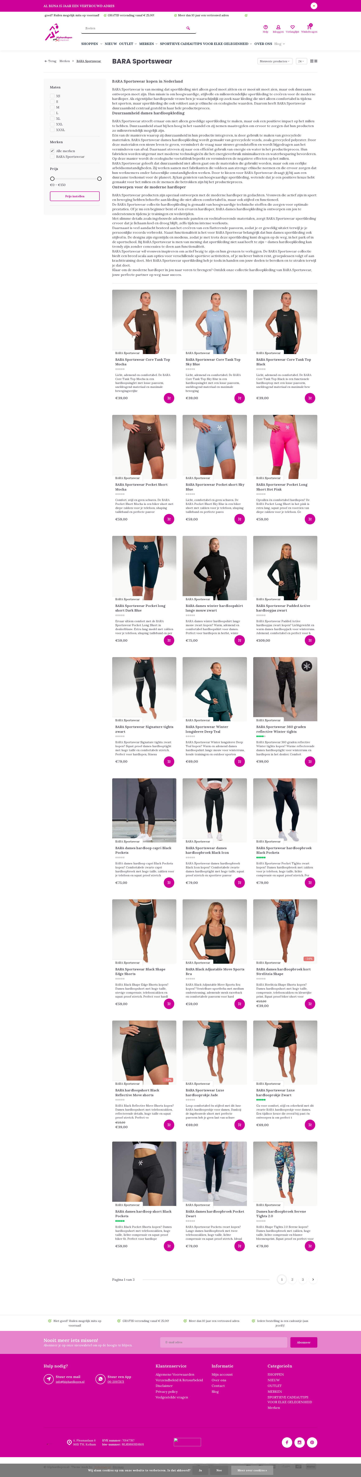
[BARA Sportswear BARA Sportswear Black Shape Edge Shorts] (144, 931)
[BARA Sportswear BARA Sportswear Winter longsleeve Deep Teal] (215, 689)
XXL (59, 124)
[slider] (52, 179)
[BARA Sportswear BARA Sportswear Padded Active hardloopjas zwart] (285, 568)
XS (58, 96)
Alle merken (65, 151)
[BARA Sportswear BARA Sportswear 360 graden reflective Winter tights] (285, 689)
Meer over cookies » (252, 1470)
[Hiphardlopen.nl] (59, 34)
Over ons (219, 1380)
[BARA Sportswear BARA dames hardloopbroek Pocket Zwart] (215, 1174)
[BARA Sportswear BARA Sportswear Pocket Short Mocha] (144, 447)
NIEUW (111, 44)
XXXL (60, 130)
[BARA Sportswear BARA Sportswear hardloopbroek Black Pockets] (285, 810)
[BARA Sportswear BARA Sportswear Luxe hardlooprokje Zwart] (285, 1053)
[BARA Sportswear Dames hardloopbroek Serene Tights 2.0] (285, 1174)
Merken (65, 61)
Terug (52, 61)
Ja (200, 1470)
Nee (219, 1470)
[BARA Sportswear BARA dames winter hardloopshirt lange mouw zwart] (215, 568)
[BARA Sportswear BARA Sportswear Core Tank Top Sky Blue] (215, 322)
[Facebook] (287, 1442)
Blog (277, 44)
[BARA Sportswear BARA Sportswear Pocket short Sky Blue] (215, 447)
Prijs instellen (74, 196)
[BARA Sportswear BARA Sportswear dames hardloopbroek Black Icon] (215, 810)
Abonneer (304, 1342)
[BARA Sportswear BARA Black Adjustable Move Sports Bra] (215, 931)
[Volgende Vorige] (313, 1279)
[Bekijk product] (169, 398)
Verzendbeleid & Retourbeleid (179, 1380)
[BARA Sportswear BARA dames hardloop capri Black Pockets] (144, 810)
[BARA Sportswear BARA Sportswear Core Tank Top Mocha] (144, 322)
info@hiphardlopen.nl (70, 1382)
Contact (218, 1386)
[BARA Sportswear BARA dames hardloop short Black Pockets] (144, 1174)
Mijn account (222, 1374)
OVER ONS (263, 44)
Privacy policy (167, 1391)
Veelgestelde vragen (172, 1397)
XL (58, 118)
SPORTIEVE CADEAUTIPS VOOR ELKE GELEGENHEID (204, 44)
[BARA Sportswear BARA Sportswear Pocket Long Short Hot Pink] (285, 447)
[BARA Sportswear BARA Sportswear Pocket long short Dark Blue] (144, 568)
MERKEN (146, 44)
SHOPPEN (90, 44)
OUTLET (126, 44)
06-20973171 (116, 1382)
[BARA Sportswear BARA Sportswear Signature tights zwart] (144, 689)
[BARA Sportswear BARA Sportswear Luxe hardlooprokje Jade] (215, 1053)
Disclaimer (164, 1386)
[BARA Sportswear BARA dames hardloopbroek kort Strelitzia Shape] (285, 931)
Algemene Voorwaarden (175, 1374)
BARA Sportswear (88, 61)
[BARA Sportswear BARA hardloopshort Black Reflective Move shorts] (144, 1053)
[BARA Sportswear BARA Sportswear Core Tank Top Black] (285, 322)
